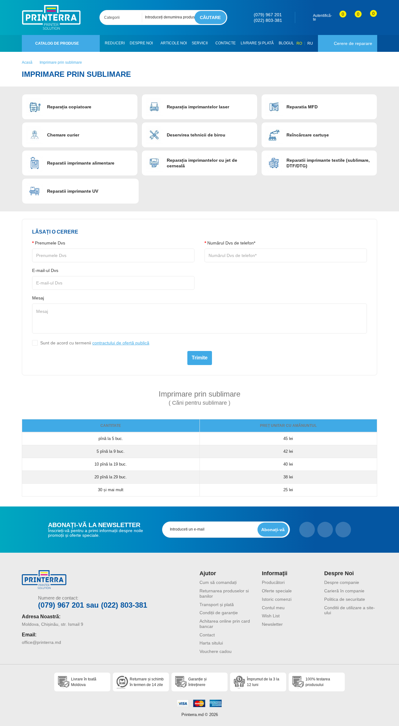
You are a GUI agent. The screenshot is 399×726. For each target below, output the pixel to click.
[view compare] (339, 17)
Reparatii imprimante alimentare (80, 163)
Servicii (200, 43)
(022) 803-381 (268, 20)
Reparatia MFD (302, 106)
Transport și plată (217, 604)
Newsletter (272, 624)
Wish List (271, 615)
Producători (273, 582)
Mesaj (38, 297)
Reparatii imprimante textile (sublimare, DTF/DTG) (328, 163)
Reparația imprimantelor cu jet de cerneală (202, 163)
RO (299, 43)
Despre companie (341, 582)
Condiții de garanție (219, 612)
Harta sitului (211, 642)
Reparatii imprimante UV (72, 191)
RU (310, 43)
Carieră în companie (344, 590)
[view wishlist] (354, 17)
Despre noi (141, 43)
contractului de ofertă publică (120, 342)
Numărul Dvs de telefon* (231, 242)
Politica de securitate (344, 599)
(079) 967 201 (268, 14)
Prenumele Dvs (50, 242)
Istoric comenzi (276, 599)
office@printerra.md (41, 642)
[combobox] (122, 17)
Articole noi (174, 43)
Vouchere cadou (216, 651)
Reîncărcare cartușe (307, 134)
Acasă (27, 62)
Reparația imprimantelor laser (198, 106)
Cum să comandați (218, 582)
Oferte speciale (277, 590)
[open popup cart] (369, 17)
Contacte (225, 43)
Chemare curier (63, 134)
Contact (207, 634)
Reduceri (115, 43)
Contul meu (273, 607)
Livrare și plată (257, 43)
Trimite (200, 357)
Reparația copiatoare (69, 106)
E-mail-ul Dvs (45, 270)
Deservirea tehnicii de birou (196, 134)
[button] (155, 43)
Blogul (286, 43)
